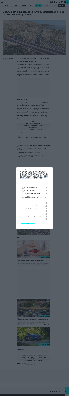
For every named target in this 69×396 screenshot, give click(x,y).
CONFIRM (27, 223)
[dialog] (34, 198)
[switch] (46, 187)
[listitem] (34, 185)
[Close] (51, 169)
